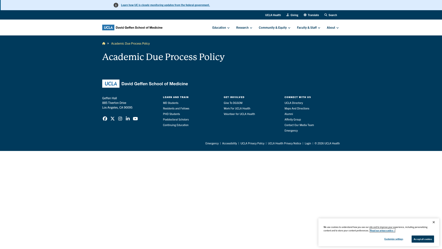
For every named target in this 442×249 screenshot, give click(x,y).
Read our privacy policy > (382, 230)
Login (308, 143)
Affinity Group (293, 119)
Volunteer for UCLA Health (239, 114)
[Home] (103, 43)
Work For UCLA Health (237, 108)
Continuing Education (176, 125)
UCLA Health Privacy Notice (284, 143)
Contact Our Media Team (299, 125)
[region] (378, 232)
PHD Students (171, 114)
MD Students (170, 102)
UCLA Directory (294, 102)
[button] (311, 15)
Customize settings (393, 238)
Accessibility (229, 143)
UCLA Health (273, 15)
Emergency (291, 130)
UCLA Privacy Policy (252, 143)
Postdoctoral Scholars (176, 119)
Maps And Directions (297, 108)
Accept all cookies (423, 239)
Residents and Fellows (176, 108)
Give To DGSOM (233, 102)
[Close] (434, 222)
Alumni (289, 114)
